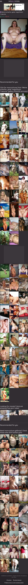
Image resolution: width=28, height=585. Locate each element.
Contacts (9, 580)
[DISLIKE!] (6, 17)
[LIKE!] (0, 17)
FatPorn (14, 1)
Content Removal (17, 580)
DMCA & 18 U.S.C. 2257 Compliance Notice (14, 582)
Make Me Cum (18, 5)
